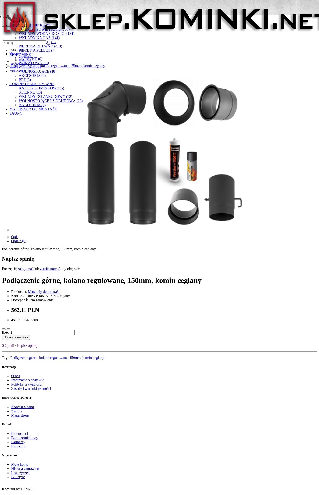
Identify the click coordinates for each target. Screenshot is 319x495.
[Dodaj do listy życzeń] (4, 329)
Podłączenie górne (23, 358)
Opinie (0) (18, 241)
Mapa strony (20, 415)
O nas (15, 376)
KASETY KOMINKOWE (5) (41, 88)
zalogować (25, 269)
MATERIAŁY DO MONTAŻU (33, 109)
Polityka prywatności (26, 384)
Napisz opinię (27, 346)
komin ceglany (93, 358)
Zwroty (16, 411)
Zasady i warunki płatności (31, 388)
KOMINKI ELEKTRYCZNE (31, 84)
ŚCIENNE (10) (30, 92)
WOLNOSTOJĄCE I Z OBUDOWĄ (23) (51, 101)
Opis (14, 237)
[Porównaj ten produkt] (8, 329)
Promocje (18, 446)
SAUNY (16, 113)
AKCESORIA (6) (32, 105)
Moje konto (19, 464)
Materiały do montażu (44, 292)
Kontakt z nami (22, 407)
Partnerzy (18, 442)
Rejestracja (25, 57)
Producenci (19, 433)
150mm (75, 358)
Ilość (5, 332)
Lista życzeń (20, 473)
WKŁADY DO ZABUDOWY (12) (45, 96)
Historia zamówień (25, 468)
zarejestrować (50, 269)
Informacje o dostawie (27, 380)
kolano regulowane (53, 358)
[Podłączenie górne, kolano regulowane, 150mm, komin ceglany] (164, 151)
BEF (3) (25, 80)
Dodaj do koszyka (16, 337)
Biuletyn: (18, 477)
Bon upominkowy (24, 438)
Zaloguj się (25, 60)
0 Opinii (8, 346)
